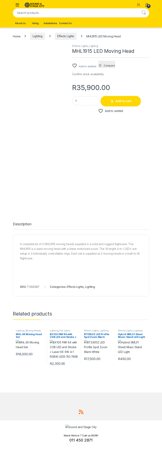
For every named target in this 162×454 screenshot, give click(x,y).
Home (16, 36)
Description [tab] (22, 224)
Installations (50, 23)
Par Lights (64, 330)
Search (143, 12)
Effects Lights (65, 36)
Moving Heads (33, 330)
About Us (20, 23)
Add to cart (123, 101)
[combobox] (75, 12)
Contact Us (65, 23)
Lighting (37, 36)
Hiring (35, 23)
